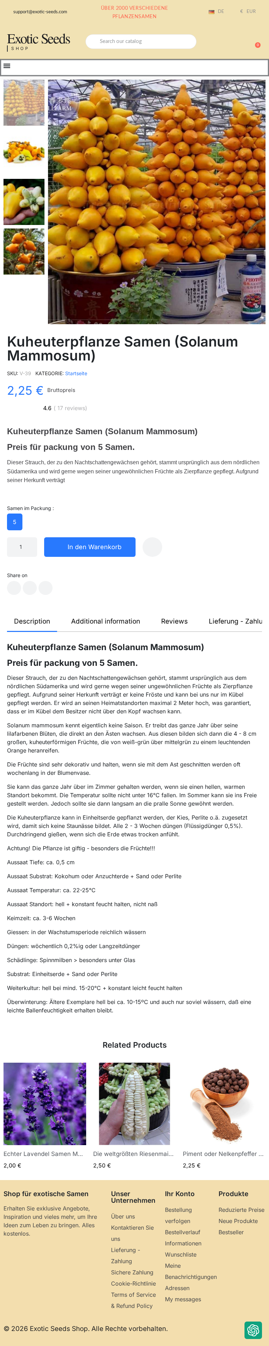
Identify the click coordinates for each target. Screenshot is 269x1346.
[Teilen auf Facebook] (14, 588)
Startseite (76, 373)
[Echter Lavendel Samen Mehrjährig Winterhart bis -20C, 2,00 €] (45, 1116)
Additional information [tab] (105, 621)
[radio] (14, 522)
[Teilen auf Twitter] (30, 588)
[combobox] (141, 42)
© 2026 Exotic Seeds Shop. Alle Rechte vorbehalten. (86, 1329)
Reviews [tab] (174, 621)
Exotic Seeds (38, 38)
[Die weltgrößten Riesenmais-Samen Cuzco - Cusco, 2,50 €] (134, 1116)
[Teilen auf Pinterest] (46, 588)
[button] (254, 42)
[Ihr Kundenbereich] (230, 42)
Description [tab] (32, 621)
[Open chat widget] (253, 1330)
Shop (20, 48)
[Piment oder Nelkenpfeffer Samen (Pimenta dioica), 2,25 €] (224, 1116)
